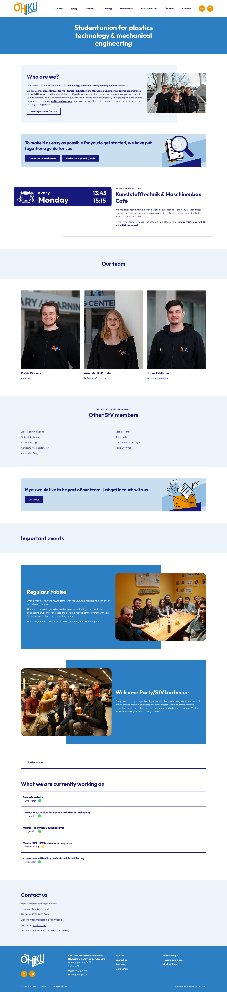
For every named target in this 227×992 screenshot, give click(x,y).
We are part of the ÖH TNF (44, 111)
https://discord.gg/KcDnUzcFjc (46, 919)
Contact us (34, 499)
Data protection (59, 986)
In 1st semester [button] (149, 8)
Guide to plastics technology (42, 158)
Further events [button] (35, 762)
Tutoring (107, 8)
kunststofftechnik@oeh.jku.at (41, 903)
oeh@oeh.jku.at (79, 974)
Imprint (43, 986)
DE (202, 8)
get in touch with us (61, 100)
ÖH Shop (169, 8)
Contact (186, 8)
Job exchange (170, 955)
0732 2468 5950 (79, 971)
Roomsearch (126, 8)
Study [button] (74, 8)
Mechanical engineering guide (80, 158)
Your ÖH (119, 955)
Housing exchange (173, 959)
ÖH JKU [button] (59, 8)
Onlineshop (121, 968)
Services (120, 964)
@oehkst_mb (39, 925)
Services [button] (90, 8)
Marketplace (170, 964)
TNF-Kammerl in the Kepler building (50, 930)
